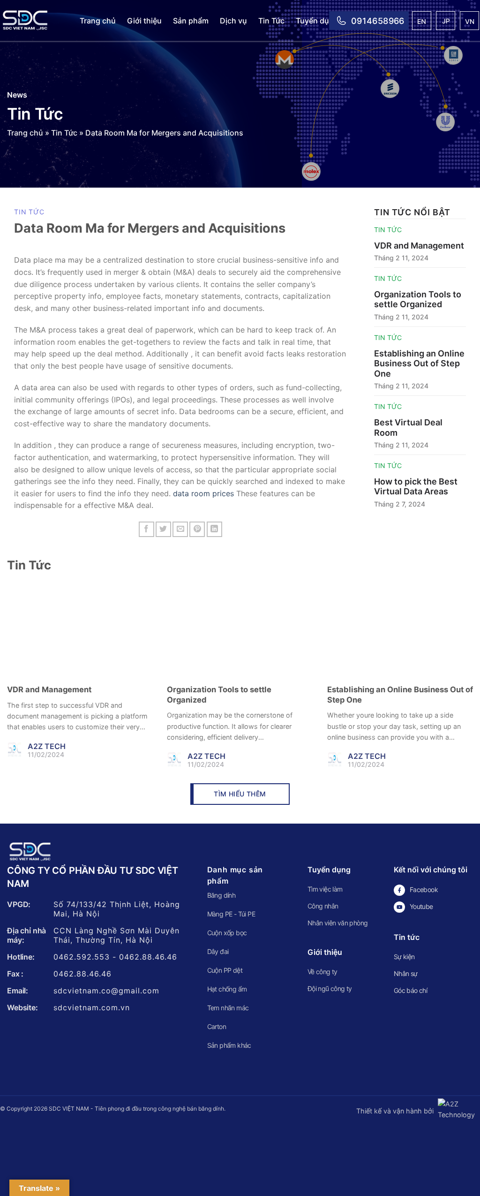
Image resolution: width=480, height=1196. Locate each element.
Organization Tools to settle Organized (417, 299)
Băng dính (221, 895)
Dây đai (218, 951)
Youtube (421, 906)
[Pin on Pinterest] (197, 529)
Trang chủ (98, 20)
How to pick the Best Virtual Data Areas (416, 487)
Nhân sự (406, 973)
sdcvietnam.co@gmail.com (106, 990)
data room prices (203, 493)
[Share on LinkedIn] (214, 529)
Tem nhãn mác (228, 1008)
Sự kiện (404, 957)
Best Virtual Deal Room (408, 427)
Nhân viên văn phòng (338, 923)
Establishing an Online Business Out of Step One (419, 363)
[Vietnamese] (470, 22)
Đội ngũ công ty (330, 988)
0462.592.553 (81, 956)
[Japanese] (446, 22)
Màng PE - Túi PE (231, 914)
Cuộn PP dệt (224, 970)
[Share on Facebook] (146, 529)
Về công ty (323, 972)
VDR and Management (419, 245)
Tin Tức (271, 20)
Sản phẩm (191, 20)
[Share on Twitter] (163, 529)
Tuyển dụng (317, 20)
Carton (216, 1026)
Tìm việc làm (325, 889)
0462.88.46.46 (148, 956)
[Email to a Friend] (180, 529)
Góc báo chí (410, 990)
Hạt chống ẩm (227, 989)
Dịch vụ (233, 20)
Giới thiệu (144, 20)
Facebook (424, 889)
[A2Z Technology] (457, 1111)
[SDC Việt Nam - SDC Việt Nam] (33, 20)
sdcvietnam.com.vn (91, 1007)
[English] (422, 22)
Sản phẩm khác (229, 1045)
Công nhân (323, 906)
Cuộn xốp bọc (227, 933)
